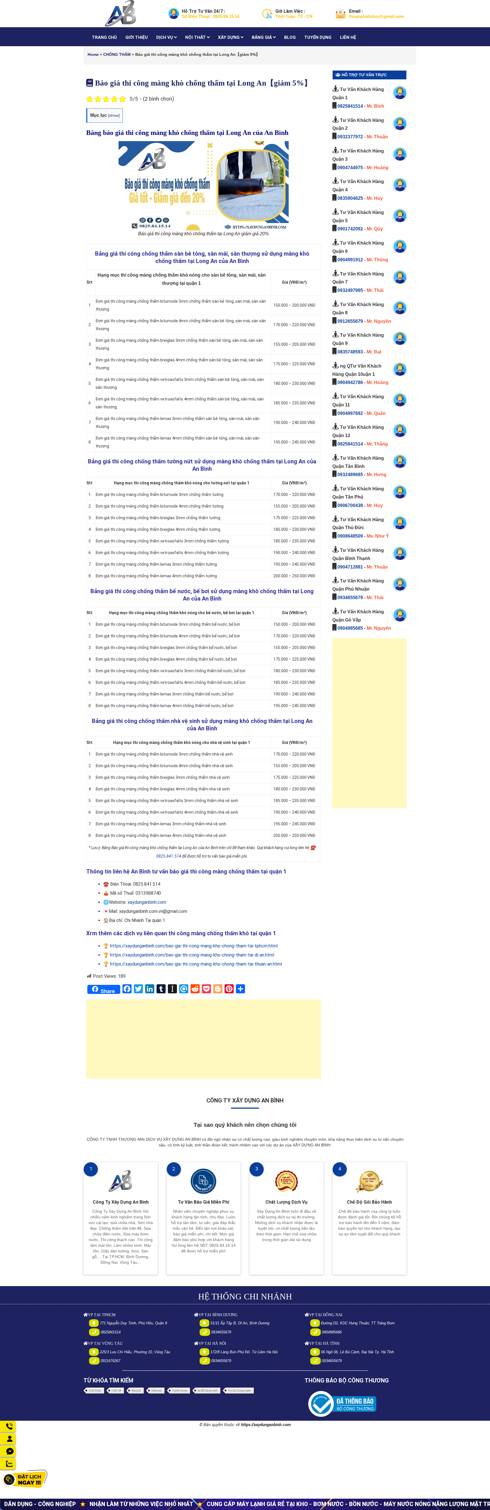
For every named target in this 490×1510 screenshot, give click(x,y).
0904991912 (350, 259)
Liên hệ (116, 1390)
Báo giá (136, 1390)
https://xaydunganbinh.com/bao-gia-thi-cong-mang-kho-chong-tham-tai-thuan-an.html (196, 964)
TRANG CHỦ (104, 37)
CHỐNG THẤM (117, 54)
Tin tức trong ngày (239, 1390)
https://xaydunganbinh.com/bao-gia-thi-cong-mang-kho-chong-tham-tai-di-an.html (192, 955)
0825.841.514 (168, 856)
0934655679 (350, 597)
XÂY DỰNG (229, 37)
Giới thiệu (95, 1390)
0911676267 (110, 1361)
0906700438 (350, 505)
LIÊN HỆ (348, 37)
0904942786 (350, 382)
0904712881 (350, 567)
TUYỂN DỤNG (317, 37)
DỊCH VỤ (165, 37)
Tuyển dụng (179, 1390)
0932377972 (350, 136)
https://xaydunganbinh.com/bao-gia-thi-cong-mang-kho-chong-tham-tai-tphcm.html (194, 946)
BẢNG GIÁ (262, 37)
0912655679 (350, 321)
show (114, 115)
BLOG (290, 37)
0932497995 (350, 290)
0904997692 (350, 413)
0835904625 (350, 198)
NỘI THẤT (196, 37)
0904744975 (350, 167)
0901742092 (350, 228)
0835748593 (350, 351)
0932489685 (350, 474)
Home (93, 54)
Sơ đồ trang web (207, 1390)
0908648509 (350, 536)
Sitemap (156, 1390)
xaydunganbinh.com (147, 902)
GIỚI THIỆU (136, 37)
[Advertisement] (203, 1041)
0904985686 (332, 1332)
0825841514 (350, 106)
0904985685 (350, 628)
